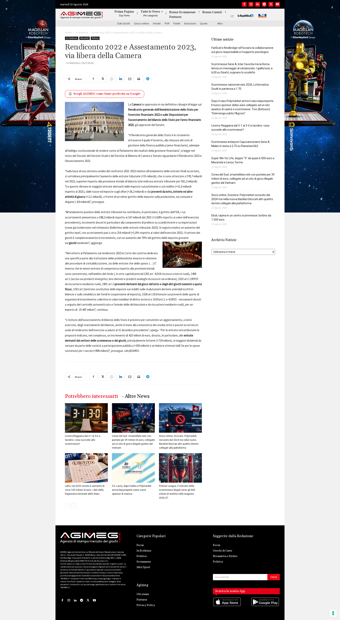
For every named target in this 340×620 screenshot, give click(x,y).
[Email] (129, 79)
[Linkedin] (257, 4)
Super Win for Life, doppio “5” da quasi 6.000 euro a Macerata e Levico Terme (242, 160)
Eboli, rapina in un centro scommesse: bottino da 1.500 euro (241, 217)
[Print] (138, 79)
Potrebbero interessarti (91, 396)
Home (68, 32)
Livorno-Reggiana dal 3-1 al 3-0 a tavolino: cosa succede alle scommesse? (82, 440)
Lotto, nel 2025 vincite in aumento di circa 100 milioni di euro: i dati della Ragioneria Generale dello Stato (84, 490)
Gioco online (141, 23)
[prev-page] (67, 505)
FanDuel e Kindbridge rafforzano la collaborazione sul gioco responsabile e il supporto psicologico (242, 50)
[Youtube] (277, 4)
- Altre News (136, 396)
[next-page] (73, 505)
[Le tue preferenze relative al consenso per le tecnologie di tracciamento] (333, 613)
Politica (95, 38)
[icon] (227, 605)
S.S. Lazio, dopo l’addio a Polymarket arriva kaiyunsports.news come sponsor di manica (131, 490)
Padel (176, 23)
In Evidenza (82, 32)
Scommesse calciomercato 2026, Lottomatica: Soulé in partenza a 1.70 (240, 86)
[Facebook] (244, 4)
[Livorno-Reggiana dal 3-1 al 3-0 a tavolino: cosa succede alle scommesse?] (86, 418)
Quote (203, 23)
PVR (167, 23)
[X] (270, 4)
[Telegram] (264, 4)
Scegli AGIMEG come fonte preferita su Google (106, 94)
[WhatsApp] (111, 79)
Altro (220, 23)
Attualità (84, 38)
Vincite (157, 23)
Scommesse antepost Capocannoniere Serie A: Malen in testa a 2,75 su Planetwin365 (240, 144)
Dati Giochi (123, 23)
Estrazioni (190, 23)
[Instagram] (251, 4)
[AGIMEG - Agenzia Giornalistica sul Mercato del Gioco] (81, 15)
